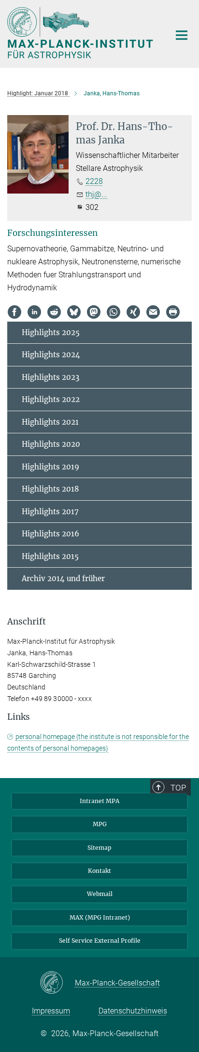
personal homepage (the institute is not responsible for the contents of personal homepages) (98, 742)
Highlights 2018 (50, 489)
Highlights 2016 (50, 533)
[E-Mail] (153, 312)
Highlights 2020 (51, 444)
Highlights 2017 (50, 511)
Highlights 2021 (50, 422)
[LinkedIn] (34, 312)
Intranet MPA (99, 801)
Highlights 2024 (51, 354)
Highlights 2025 (51, 332)
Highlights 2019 (50, 466)
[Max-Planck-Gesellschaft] (57, 983)
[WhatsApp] (113, 312)
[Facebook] (14, 312)
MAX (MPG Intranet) (100, 917)
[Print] (173, 312)
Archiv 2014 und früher (63, 578)
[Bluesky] (74, 312)
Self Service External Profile (100, 940)
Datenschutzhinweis (133, 1010)
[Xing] (133, 312)
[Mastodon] (93, 312)
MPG (100, 824)
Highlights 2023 (50, 377)
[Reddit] (54, 312)
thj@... (96, 194)
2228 (94, 181)
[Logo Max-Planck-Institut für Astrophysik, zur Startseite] (81, 32)
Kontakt (99, 870)
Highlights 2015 (50, 556)
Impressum (51, 1010)
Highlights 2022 (51, 399)
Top (178, 787)
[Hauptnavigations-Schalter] (181, 35)
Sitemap (99, 847)
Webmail (100, 893)
